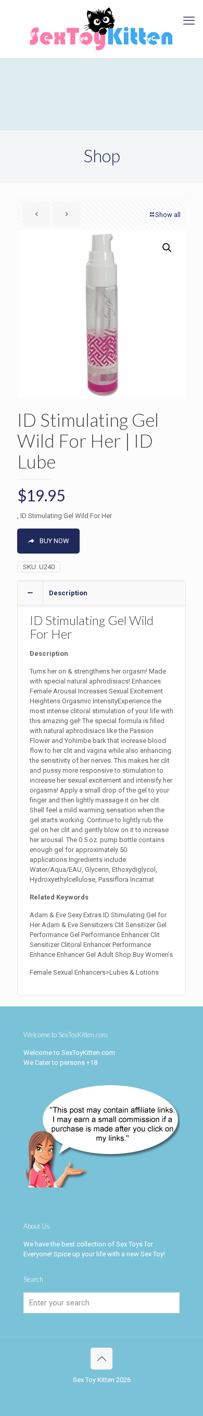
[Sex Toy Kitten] (101, 28)
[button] (167, 247)
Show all (168, 215)
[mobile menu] (189, 21)
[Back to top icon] (101, 1359)
